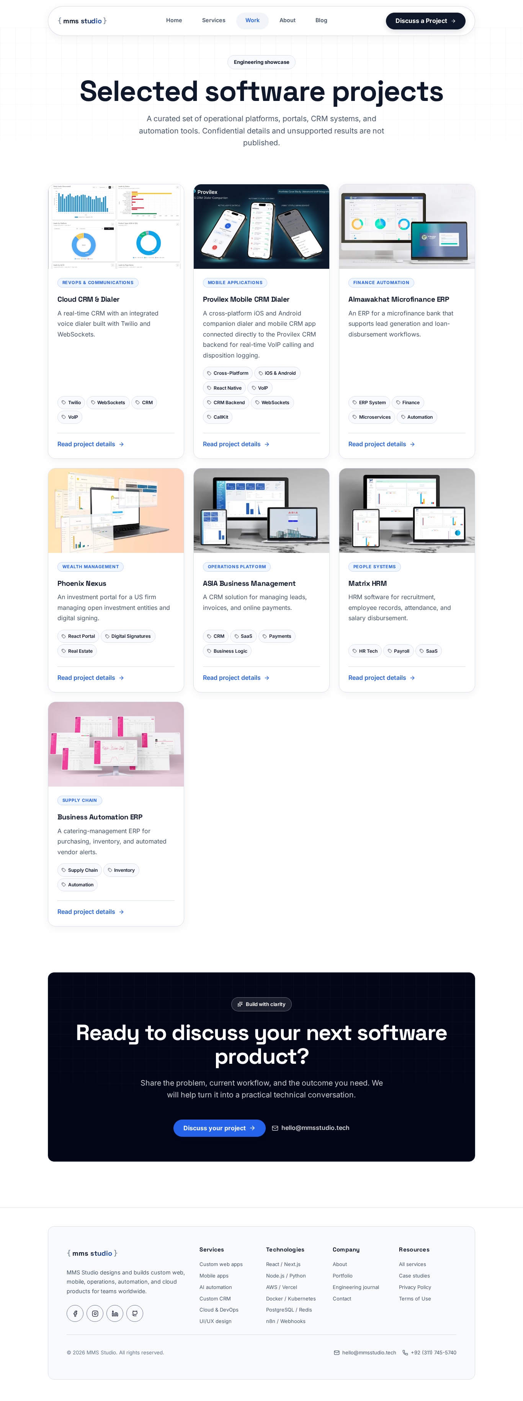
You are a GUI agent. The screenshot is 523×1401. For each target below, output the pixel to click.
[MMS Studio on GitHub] (134, 1313)
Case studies (414, 1276)
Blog (321, 20)
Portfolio (343, 1276)
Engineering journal (356, 1287)
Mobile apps (214, 1276)
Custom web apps (221, 1264)
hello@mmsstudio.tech (315, 1127)
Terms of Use (415, 1298)
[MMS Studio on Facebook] (75, 1313)
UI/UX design (215, 1321)
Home (174, 20)
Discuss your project (214, 1128)
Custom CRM (215, 1298)
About (287, 20)
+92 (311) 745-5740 (433, 1352)
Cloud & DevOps (219, 1310)
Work (252, 20)
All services (412, 1264)
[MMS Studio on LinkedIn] (114, 1313)
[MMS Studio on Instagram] (95, 1313)
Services (214, 20)
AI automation (215, 1287)
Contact (342, 1298)
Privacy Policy (415, 1287)
